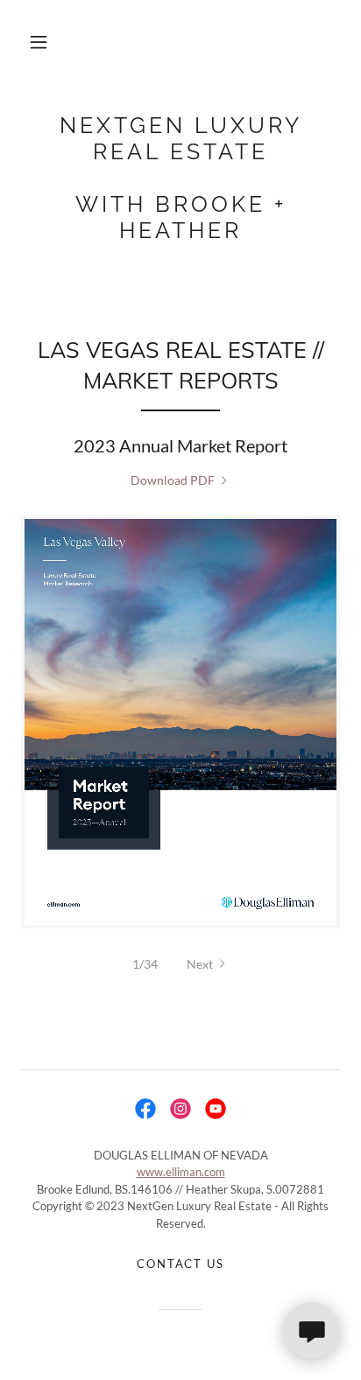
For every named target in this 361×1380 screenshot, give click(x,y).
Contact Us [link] (180, 1264)
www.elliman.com (181, 1172)
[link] (180, 177)
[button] (38, 42)
